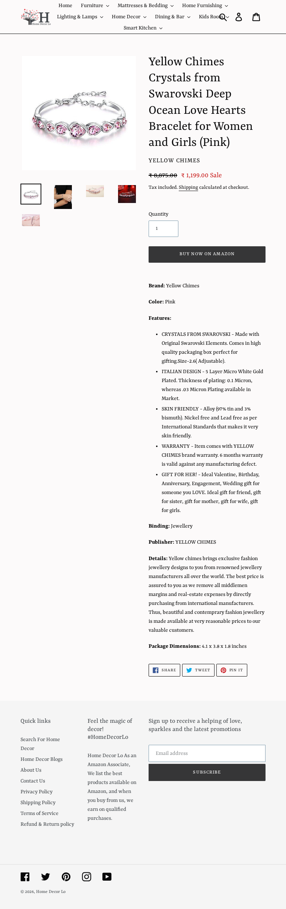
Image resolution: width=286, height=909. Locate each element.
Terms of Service (39, 813)
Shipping (188, 187)
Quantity (158, 214)
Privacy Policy (36, 792)
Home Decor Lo (51, 892)
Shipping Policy (37, 803)
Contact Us (32, 781)
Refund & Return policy (47, 824)
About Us (30, 770)
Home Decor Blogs (41, 759)
